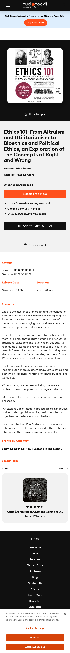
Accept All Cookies (35, 646)
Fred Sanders (25, 175)
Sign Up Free (35, 22)
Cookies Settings (35, 628)
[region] (35, 631)
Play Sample (37, 114)
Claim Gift (35, 601)
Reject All (35, 637)
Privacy (35, 589)
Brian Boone (23, 168)
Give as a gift (37, 245)
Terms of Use (35, 565)
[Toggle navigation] (8, 5)
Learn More (35, 595)
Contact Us (35, 583)
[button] (6, 468)
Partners (35, 559)
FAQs (35, 553)
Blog (35, 577)
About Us (35, 547)
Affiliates (35, 571)
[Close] (64, 613)
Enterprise (35, 607)
